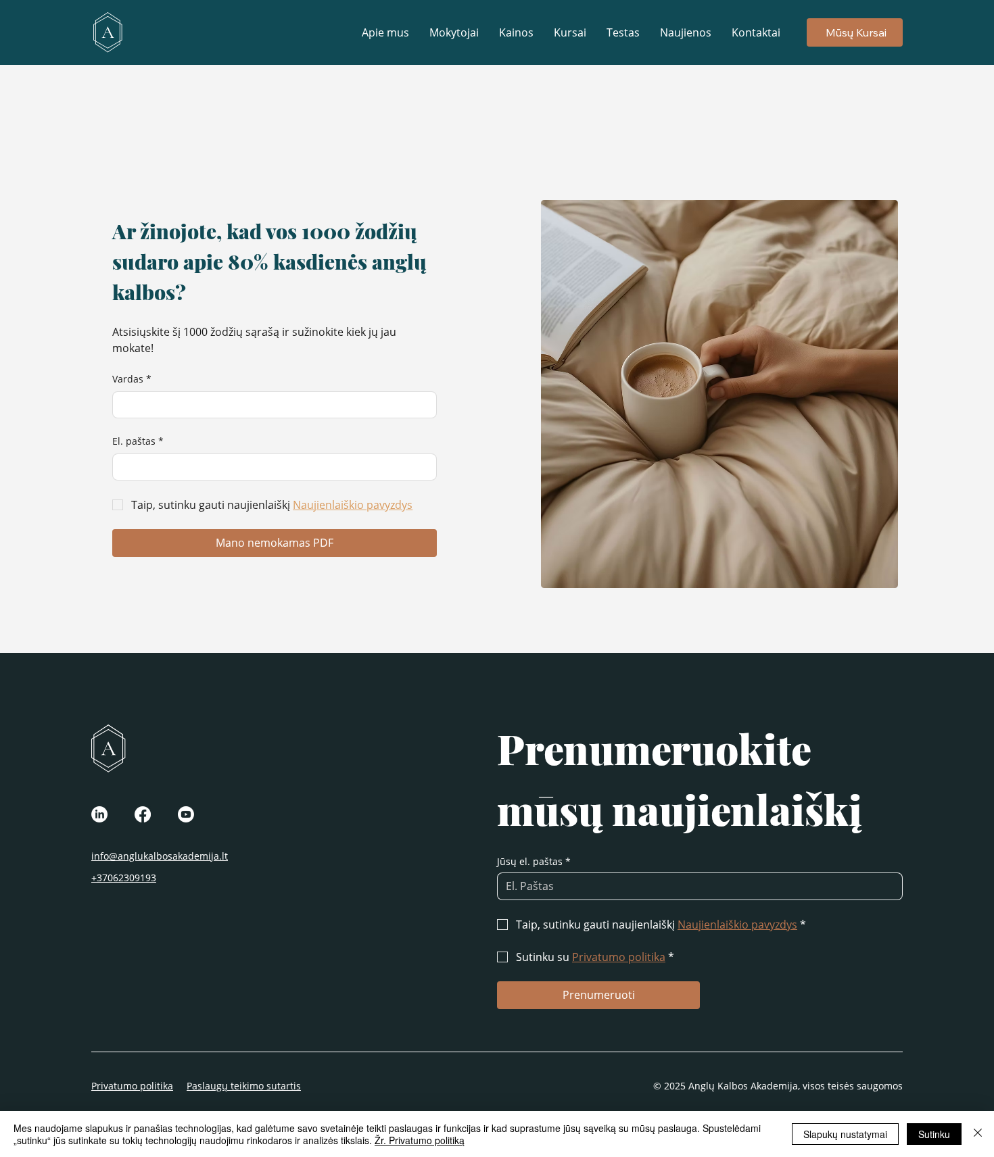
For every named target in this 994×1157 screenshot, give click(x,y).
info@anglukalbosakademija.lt (159, 856)
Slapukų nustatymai (845, 1134)
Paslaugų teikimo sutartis (244, 1085)
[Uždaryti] (978, 1134)
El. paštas (138, 441)
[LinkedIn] (99, 814)
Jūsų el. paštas (534, 861)
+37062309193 (123, 877)
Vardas (131, 378)
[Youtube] (186, 814)
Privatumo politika (132, 1085)
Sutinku (934, 1134)
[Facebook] (143, 814)
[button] (570, 32)
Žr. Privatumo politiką (420, 1140)
